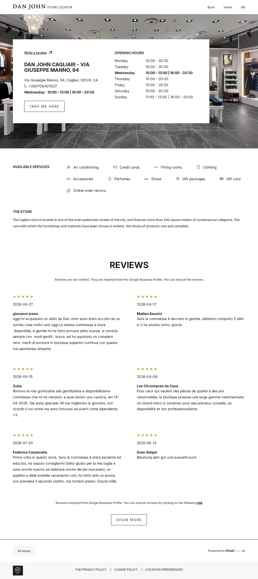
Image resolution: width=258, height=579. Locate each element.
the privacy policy (91, 569)
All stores (24, 551)
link (200, 503)
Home (228, 7)
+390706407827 (42, 86)
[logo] (29, 7)
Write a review (35, 53)
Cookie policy (126, 569)
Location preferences (164, 569)
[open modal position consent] (18, 570)
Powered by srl (226, 550)
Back (211, 7)
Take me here (44, 106)
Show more (129, 520)
